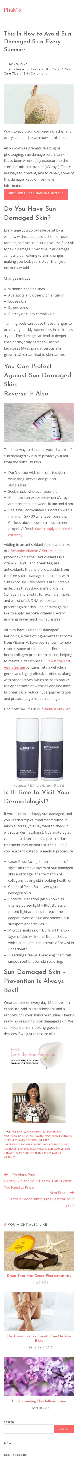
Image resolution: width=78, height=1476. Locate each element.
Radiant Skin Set (57, 709)
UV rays (43, 1153)
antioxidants (35, 1131)
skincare (41, 1148)
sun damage (55, 1148)
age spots (18, 1131)
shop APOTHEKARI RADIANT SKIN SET (35, 193)
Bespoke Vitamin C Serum (32, 550)
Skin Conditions (35, 73)
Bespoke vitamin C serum (20, 1140)
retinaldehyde (58, 1144)
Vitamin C (55, 1153)
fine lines (43, 1140)
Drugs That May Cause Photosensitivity (39, 1276)
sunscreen (30, 1153)
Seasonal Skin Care (45, 69)
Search (9, 1422)
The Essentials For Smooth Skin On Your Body (39, 1339)
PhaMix (13, 9)
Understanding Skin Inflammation (39, 1401)
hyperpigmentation (17, 1144)
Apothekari (17, 69)
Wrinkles (10, 1157)
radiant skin (39, 1144)
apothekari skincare (58, 1135)
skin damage (26, 1148)
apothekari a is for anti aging (24, 1135)
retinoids (10, 1148)
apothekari (53, 1131)
